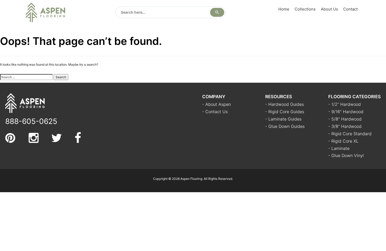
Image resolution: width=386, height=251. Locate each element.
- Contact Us (215, 111)
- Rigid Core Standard (350, 133)
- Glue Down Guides (285, 126)
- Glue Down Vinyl (346, 155)
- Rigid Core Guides (284, 111)
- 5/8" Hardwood (345, 119)
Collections (305, 9)
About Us (329, 9)
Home (283, 9)
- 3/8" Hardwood (345, 126)
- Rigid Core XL (343, 141)
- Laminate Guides (283, 119)
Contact (350, 9)
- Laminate (339, 148)
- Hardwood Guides (284, 104)
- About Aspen (216, 104)
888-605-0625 (31, 121)
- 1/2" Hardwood (344, 104)
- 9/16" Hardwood (345, 111)
